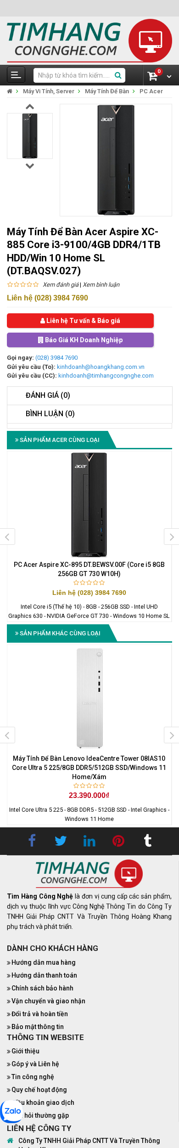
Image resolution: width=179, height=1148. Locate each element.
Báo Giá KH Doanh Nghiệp (83, 340)
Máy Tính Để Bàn (107, 91)
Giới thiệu (25, 1051)
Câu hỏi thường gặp (40, 1115)
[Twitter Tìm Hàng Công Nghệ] (60, 841)
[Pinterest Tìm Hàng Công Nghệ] (118, 841)
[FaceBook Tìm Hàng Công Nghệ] (32, 841)
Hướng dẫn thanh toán (44, 975)
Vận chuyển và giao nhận (48, 1001)
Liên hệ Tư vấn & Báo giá (82, 320)
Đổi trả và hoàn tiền (39, 1014)
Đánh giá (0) (48, 395)
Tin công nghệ (32, 1076)
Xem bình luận (101, 284)
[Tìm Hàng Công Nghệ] (89, 40)
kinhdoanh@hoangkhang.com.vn (101, 366)
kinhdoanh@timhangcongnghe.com (106, 375)
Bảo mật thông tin (37, 1026)
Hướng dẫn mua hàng (43, 962)
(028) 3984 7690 (56, 357)
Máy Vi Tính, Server (48, 91)
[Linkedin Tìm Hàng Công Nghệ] (89, 841)
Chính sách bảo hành (42, 988)
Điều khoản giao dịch (42, 1102)
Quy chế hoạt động (39, 1089)
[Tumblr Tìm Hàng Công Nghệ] (147, 841)
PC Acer (151, 91)
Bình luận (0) (50, 413)
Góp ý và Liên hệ (35, 1064)
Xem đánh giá (60, 284)
